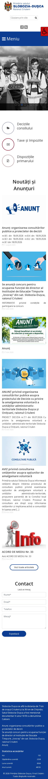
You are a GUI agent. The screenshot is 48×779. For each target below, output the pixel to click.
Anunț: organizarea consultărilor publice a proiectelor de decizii (23, 229)
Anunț (6, 348)
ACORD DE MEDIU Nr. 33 (17, 552)
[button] (16, 105)
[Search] (36, 17)
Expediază (14, 633)
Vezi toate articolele (24, 567)
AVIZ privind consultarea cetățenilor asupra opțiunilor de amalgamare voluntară (23, 472)
